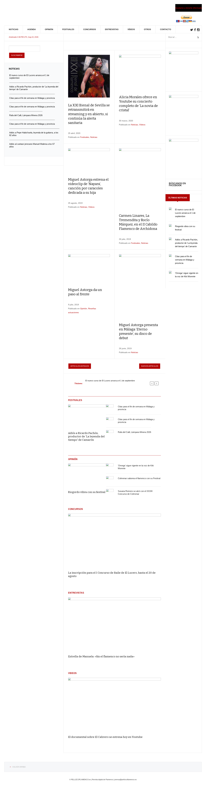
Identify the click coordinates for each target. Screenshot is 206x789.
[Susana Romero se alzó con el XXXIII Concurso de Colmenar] (110, 493)
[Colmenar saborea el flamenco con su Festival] (110, 480)
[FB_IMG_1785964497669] (183, 97)
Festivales (68, 29)
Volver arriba (19, 767)
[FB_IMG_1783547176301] (183, 141)
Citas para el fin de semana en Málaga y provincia (184, 259)
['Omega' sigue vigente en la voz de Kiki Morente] (110, 467)
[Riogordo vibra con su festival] (87, 475)
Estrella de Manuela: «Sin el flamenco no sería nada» (101, 656)
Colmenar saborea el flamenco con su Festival (139, 478)
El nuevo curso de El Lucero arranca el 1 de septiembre (110, 381)
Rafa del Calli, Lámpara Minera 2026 (134, 432)
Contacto (165, 29)
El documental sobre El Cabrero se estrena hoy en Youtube (105, 737)
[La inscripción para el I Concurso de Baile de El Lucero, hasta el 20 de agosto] (114, 541)
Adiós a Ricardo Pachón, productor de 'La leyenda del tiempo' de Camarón (86, 436)
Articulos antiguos (79, 366)
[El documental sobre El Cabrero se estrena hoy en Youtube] (114, 705)
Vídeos (131, 29)
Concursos (89, 29)
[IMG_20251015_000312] (183, 53)
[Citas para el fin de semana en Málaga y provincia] (110, 408)
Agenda (31, 29)
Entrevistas (111, 29)
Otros (147, 29)
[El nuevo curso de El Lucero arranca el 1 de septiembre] (170, 208)
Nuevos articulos (149, 366)
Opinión (49, 29)
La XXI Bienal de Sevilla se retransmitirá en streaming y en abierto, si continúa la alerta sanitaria (89, 114)
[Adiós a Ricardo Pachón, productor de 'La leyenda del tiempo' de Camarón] (87, 416)
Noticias (13, 29)
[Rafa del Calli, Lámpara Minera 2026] (110, 434)
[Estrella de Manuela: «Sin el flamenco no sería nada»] (114, 624)
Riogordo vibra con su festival (86, 492)
